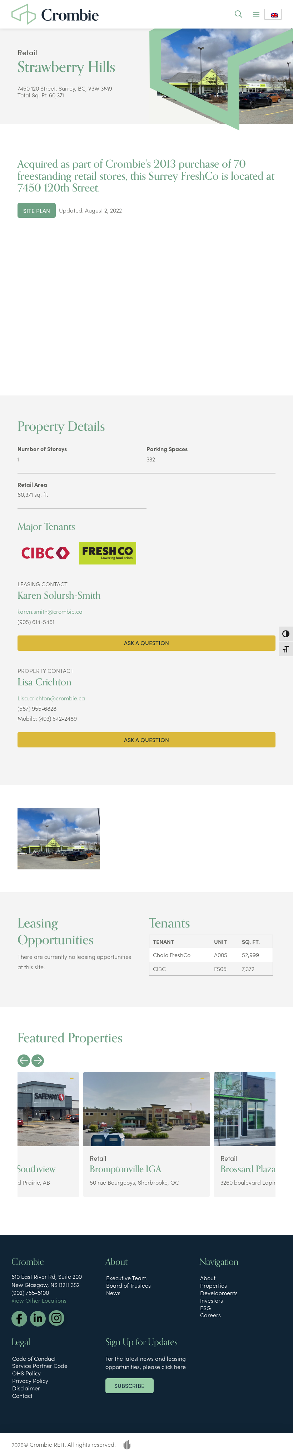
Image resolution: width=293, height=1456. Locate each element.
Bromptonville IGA (125, 1169)
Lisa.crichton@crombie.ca (51, 698)
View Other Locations (38, 1300)
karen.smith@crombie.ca (50, 611)
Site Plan (36, 210)
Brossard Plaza (248, 1169)
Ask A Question (146, 643)
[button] (238, 14)
